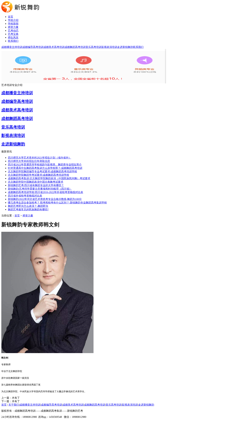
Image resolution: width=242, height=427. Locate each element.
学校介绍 (13, 20)
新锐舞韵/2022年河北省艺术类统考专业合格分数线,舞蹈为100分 (45, 199)
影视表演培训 (109, 47)
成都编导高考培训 (32, 47)
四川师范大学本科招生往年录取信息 (29, 161)
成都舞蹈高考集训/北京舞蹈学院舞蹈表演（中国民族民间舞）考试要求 (49, 178)
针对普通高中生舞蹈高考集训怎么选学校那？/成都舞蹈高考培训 (45, 168)
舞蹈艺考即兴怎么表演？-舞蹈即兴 (28, 206)
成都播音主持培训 (11, 47)
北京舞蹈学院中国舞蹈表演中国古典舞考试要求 (35, 181)
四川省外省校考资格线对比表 (25, 195)
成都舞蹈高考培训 (75, 47)
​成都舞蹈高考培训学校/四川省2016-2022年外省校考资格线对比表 (45, 192)
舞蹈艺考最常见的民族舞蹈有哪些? (28, 209)
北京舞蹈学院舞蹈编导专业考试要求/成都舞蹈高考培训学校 (42, 171)
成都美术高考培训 (54, 47)
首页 (10, 16)
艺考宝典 (13, 34)
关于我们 (13, 404)
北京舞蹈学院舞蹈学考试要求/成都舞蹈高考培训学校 (38, 174)
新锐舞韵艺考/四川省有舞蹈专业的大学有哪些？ (36, 185)
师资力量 (13, 27)
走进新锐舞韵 (125, 47)
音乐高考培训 (93, 47)
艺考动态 (13, 30)
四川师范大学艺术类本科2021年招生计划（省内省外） (39, 157)
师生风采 (13, 37)
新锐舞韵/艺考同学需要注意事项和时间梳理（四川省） (40, 188)
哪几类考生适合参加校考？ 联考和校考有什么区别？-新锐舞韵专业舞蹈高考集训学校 (57, 202)
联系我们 (13, 41)
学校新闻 (13, 23)
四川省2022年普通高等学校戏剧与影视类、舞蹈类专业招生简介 (45, 164)
